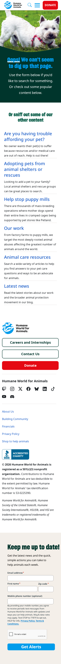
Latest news (16, 286)
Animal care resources (27, 257)
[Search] (31, 5)
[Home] (15, 328)
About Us (8, 412)
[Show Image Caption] (58, 38)
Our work (14, 228)
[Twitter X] (20, 389)
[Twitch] (4, 389)
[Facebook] (28, 389)
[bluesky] (37, 389)
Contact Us (30, 354)
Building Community (15, 419)
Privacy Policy (10, 434)
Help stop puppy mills (27, 199)
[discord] (12, 397)
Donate (50, 5)
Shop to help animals (15, 441)
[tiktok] (53, 389)
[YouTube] (4, 397)
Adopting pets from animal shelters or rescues (24, 169)
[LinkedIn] (45, 389)
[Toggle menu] (37, 5)
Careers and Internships (30, 342)
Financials (8, 426)
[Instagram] (12, 389)
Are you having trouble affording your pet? (28, 136)
